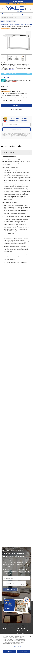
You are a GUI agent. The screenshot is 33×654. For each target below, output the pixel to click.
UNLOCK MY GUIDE (10, 589)
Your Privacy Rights (16, 646)
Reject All (9, 651)
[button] (3, 9)
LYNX (8, 84)
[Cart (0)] (30, 9)
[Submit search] (30, 17)
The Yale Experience (22, 629)
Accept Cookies (23, 651)
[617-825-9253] (26, 9)
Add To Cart (16, 105)
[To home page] (15, 9)
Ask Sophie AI (16, 129)
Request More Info (17, 109)
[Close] (30, 636)
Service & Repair (22, 634)
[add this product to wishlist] (28, 36)
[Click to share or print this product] (28, 32)
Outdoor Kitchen (4, 24)
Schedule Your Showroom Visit (16, 4)
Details (28, 73)
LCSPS (6, 86)
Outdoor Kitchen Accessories (16, 24)
